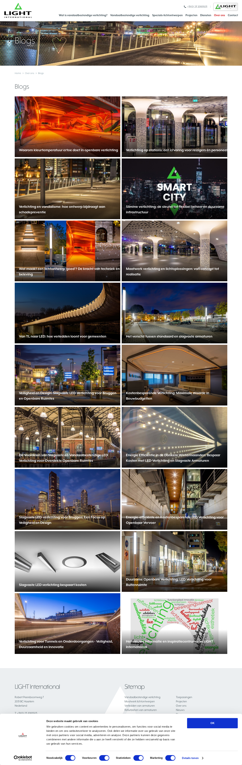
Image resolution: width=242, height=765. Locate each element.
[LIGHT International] (18, 10)
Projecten (191, 15)
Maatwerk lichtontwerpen (140, 701)
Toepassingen (184, 697)
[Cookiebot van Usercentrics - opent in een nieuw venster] (22, 758)
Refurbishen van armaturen (141, 709)
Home (18, 73)
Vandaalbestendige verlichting (129, 15)
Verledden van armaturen (140, 705)
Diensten (205, 15)
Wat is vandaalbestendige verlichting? (83, 15)
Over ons (219, 15)
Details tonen (190, 757)
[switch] (104, 758)
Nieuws (180, 709)
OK (212, 723)
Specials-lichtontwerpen (167, 15)
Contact (233, 15)
